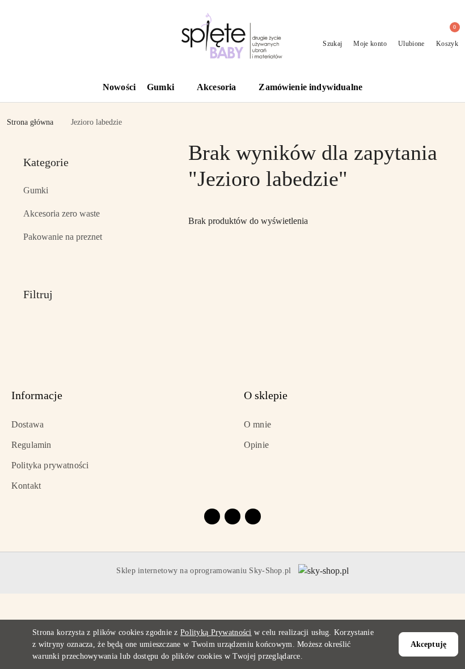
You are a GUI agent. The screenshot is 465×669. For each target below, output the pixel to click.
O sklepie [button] (266, 395)
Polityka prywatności (49, 465)
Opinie (256, 445)
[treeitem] (90, 190)
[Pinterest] (253, 516)
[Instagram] (232, 516)
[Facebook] (212, 516)
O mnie (257, 424)
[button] (166, 88)
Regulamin (31, 445)
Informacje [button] (36, 395)
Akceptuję (428, 644)
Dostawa (27, 424)
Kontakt (26, 485)
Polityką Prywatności (216, 632)
